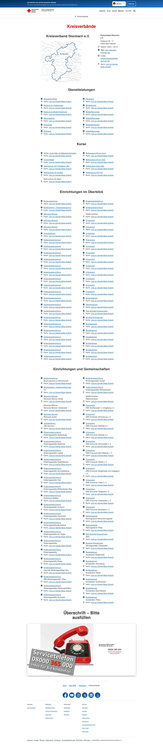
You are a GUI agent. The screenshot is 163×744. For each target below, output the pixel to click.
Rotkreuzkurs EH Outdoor (53, 172)
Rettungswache (91, 298)
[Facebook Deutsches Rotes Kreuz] (65, 695)
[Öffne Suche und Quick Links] (134, 11)
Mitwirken (121, 11)
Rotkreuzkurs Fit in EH (94, 172)
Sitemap (84, 715)
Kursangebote (49, 159)
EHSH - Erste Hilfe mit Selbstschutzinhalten (60, 153)
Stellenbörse (49, 718)
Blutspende (48, 124)
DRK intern (85, 732)
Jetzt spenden (31, 708)
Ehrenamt (47, 131)
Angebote (102, 11)
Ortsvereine (90, 220)
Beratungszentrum (51, 201)
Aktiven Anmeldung (51, 711)
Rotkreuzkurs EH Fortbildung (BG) (57, 166)
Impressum (85, 721)
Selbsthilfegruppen (93, 112)
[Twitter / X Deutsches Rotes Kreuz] (84, 695)
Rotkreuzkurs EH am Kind (95, 159)
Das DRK (128, 11)
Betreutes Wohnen (51, 214)
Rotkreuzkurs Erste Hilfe (95, 166)
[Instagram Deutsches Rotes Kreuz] (78, 695)
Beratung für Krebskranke (53, 105)
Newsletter (67, 708)
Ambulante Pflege (50, 99)
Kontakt (84, 711)
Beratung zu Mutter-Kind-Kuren (55, 112)
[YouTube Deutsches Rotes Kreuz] (72, 695)
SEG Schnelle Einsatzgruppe (96, 311)
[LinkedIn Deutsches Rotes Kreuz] (91, 695)
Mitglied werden (50, 708)
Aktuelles (66, 715)
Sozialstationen (91, 324)
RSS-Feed (85, 728)
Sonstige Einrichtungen (94, 317)
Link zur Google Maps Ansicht (109, 65)
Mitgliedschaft (91, 105)
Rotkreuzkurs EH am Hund (96, 153)
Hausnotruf (90, 99)
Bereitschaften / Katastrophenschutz (57, 207)
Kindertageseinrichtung (52, 240)
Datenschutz (86, 718)
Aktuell (114, 11)
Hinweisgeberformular (88, 725)
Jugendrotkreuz (49, 233)
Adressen (85, 708)
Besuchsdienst (49, 118)
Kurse (109, 11)
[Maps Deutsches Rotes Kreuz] (97, 695)
